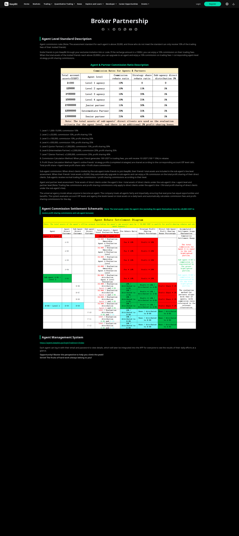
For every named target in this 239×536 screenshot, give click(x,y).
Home (26, 4)
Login (198, 4)
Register (212, 4)
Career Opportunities (128, 4)
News (79, 4)
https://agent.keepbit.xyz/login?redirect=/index (62, 342)
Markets (36, 4)
